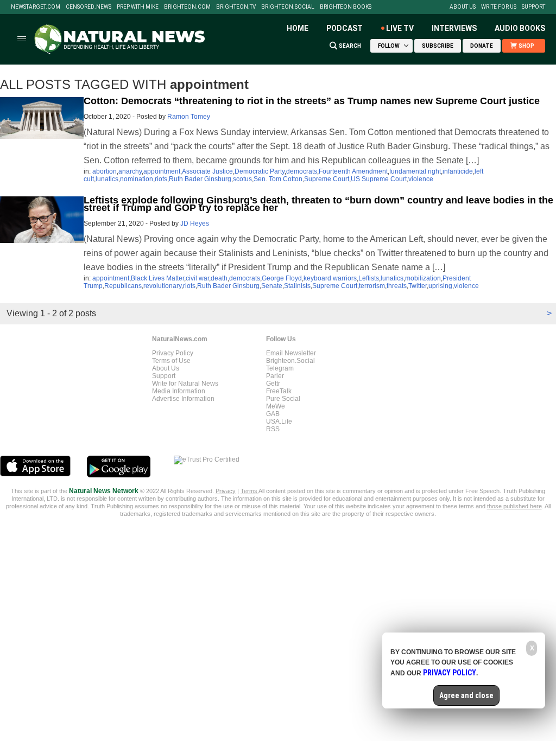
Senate (271, 286)
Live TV (400, 28)
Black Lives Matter (157, 278)
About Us (463, 7)
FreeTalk (279, 391)
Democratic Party (260, 171)
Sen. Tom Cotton (278, 179)
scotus (242, 179)
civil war (197, 278)
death (219, 278)
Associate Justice (207, 171)
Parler (275, 376)
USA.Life (279, 421)
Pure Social (283, 399)
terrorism (372, 286)
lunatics (107, 179)
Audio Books (520, 28)
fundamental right (415, 171)
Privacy (226, 491)
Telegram (280, 368)
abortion (104, 171)
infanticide (458, 171)
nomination (136, 179)
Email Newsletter (291, 353)
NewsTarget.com (35, 7)
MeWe (275, 406)
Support (533, 7)
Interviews (454, 28)
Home (297, 28)
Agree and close (466, 695)
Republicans (123, 286)
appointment (161, 171)
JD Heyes (194, 223)
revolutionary (162, 286)
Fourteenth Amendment (353, 171)
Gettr (273, 383)
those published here (514, 506)
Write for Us (498, 7)
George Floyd (282, 278)
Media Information (178, 391)
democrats (301, 171)
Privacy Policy (172, 353)
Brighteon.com (187, 7)
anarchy (130, 171)
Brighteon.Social (287, 7)
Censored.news (88, 7)
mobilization (423, 278)
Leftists (368, 278)
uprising (440, 286)
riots (161, 179)
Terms (249, 491)
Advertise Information (183, 399)
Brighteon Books (345, 7)
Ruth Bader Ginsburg (200, 179)
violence (420, 179)
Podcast (344, 28)
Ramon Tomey (188, 116)
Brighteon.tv (236, 7)
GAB (273, 414)
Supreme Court (326, 179)
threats (397, 286)
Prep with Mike (138, 7)
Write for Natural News (185, 383)
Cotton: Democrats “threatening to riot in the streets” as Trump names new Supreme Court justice (312, 100)
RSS (273, 429)
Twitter (417, 286)
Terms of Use (171, 361)
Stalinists (297, 286)
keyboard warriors (330, 278)
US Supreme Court (379, 179)
